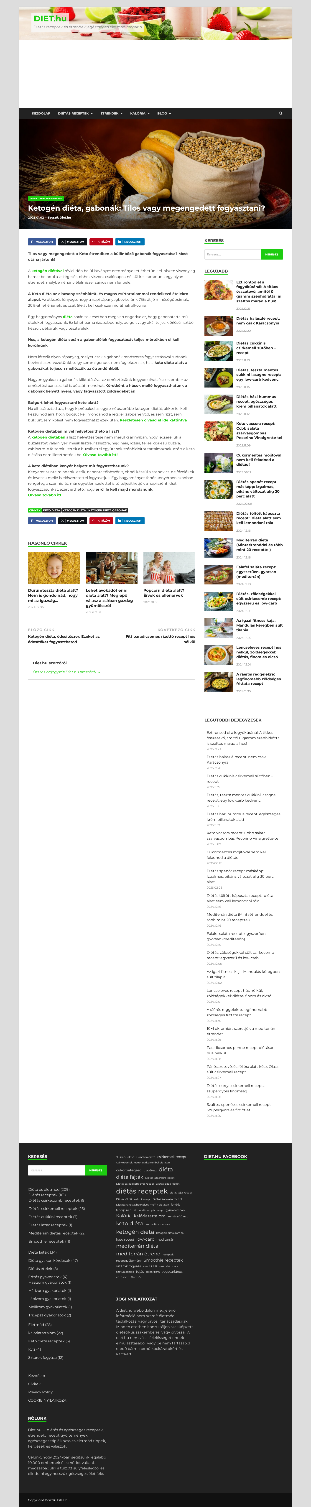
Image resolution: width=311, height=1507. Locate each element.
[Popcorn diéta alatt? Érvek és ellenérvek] (169, 570)
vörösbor (122, 1277)
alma (130, 1157)
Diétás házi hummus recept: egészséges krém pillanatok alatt (256, 401)
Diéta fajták (38, 1252)
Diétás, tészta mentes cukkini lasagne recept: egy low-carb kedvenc (258, 375)
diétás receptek (142, 1191)
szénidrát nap (168, 1266)
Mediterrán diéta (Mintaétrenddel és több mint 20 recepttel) (259, 545)
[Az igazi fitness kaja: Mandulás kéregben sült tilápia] (218, 621)
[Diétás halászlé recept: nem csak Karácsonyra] (218, 319)
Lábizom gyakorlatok (47, 1299)
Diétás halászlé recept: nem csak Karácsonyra (258, 320)
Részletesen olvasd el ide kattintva (153, 420)
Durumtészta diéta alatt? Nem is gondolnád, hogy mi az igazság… (53, 595)
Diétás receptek (73, 113)
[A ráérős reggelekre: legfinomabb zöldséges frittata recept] (218, 675)
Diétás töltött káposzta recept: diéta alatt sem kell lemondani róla (258, 518)
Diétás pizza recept (167, 1183)
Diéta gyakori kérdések (46, 198)
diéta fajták (129, 1177)
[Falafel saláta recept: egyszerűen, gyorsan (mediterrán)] (218, 567)
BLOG (162, 113)
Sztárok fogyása (42, 1357)
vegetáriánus (172, 1271)
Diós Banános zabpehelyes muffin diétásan (142, 1204)
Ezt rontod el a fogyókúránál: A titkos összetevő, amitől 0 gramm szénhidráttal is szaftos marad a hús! (258, 291)
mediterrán (165, 1239)
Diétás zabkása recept (167, 1199)
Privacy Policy (40, 1392)
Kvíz (31, 1349)
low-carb (145, 1239)
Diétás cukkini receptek (50, 1217)
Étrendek (109, 113)
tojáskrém (153, 1271)
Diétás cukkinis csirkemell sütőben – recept (256, 348)
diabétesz (150, 1170)
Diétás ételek (40, 1269)
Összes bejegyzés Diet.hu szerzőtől (67, 672)
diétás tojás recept (181, 1192)
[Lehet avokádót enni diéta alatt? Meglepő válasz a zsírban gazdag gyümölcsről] (112, 570)
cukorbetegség (129, 1170)
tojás (140, 1272)
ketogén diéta (74, 510)
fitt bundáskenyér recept (148, 1210)
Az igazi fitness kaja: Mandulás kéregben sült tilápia (259, 625)
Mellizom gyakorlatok (47, 1307)
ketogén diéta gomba (170, 1233)
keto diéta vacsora (157, 1224)
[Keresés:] (243, 254)
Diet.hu (65, 217)
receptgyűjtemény (129, 1260)
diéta (68, 317)
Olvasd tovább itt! (100, 455)
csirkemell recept (171, 1157)
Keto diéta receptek (46, 1341)
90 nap (120, 1157)
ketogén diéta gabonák (107, 510)
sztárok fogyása (128, 1266)
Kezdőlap (41, 113)
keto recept (125, 1239)
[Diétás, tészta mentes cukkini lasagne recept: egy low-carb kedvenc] (218, 370)
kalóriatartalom (42, 1333)
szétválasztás (125, 1271)
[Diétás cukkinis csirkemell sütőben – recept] (218, 344)
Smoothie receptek (46, 1241)
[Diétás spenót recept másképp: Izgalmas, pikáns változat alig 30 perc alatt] (218, 482)
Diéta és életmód (44, 1189)
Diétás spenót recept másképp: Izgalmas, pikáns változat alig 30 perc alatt (258, 489)
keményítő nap (178, 1216)
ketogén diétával (47, 271)
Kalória (137, 113)
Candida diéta (145, 1157)
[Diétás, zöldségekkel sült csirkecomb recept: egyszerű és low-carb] (218, 594)
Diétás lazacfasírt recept (159, 1177)
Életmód (36, 1325)
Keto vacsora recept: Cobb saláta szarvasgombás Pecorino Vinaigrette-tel (259, 430)
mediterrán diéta (137, 1246)
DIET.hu (50, 18)
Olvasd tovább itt (44, 495)
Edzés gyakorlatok (45, 1277)
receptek (168, 1254)
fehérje (175, 1204)
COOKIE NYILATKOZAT (48, 1400)
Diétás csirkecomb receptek (54, 1200)
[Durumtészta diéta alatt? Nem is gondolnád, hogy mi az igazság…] (54, 570)
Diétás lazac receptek (48, 1225)
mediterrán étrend (138, 1254)
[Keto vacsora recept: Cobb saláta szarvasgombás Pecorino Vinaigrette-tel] (218, 424)
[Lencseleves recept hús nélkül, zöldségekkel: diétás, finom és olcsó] (218, 648)
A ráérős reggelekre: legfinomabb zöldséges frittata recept (258, 679)
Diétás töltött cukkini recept (133, 1199)
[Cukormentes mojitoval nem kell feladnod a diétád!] (218, 456)
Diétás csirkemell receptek (53, 1208)
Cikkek (34, 1384)
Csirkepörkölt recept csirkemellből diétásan (143, 1162)
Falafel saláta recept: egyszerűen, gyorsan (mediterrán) (256, 572)
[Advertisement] (155, 74)
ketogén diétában (48, 437)
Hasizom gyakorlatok (47, 1282)
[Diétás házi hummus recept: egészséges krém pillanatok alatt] (218, 397)
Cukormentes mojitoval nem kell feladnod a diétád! (258, 460)
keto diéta (51, 510)
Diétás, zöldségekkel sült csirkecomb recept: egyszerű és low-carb (258, 599)
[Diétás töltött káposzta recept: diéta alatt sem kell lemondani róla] (218, 514)
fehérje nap (123, 1210)
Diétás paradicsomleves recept (135, 1183)
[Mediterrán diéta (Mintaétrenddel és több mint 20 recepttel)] (218, 540)
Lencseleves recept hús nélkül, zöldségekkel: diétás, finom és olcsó (258, 652)
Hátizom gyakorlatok (47, 1290)
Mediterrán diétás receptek (53, 1233)
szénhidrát (150, 1266)
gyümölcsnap (175, 1210)
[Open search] (280, 113)
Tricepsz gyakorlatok (47, 1315)
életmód (136, 1277)
